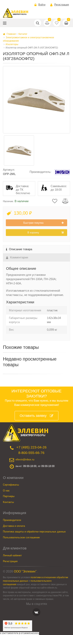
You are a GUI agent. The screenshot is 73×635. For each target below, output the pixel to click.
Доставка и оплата (14, 525)
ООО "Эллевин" (25, 571)
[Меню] (4, 23)
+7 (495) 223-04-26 (31, 447)
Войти (41, 4)
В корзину (33, 232)
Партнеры (8, 496)
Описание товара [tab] (20, 249)
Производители (12, 520)
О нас (6, 490)
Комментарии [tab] (19, 257)
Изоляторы (12, 44)
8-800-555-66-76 (31, 453)
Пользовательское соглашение (21, 537)
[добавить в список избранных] (54, 200)
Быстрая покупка (33, 222)
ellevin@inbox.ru (25, 459)
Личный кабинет (12, 555)
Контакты (8, 502)
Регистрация (61, 4)
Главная (11, 34)
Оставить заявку (33, 416)
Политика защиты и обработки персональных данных (34, 531)
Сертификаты (11, 484)
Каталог (22, 34)
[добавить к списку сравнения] (65, 200)
